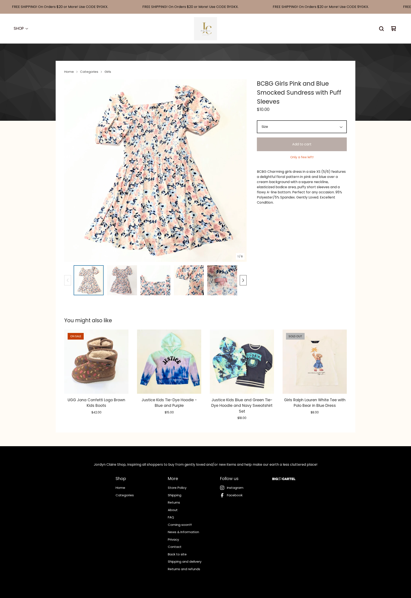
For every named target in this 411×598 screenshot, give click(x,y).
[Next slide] (240, 171)
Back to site (177, 554)
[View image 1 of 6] (89, 280)
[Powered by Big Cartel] (283, 479)
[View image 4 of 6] (189, 280)
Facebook (235, 495)
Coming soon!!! (180, 524)
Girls (107, 71)
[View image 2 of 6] (122, 280)
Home (69, 71)
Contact (175, 546)
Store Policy (177, 487)
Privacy (173, 539)
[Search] (381, 29)
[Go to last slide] (70, 171)
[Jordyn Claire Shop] (205, 28)
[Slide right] (243, 280)
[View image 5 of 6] (222, 280)
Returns (174, 502)
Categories (89, 71)
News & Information (183, 532)
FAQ (171, 517)
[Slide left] (67, 280)
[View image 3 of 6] (155, 280)
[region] (205, 7)
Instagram (235, 487)
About (173, 510)
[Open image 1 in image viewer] (155, 170)
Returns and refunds (184, 569)
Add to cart (301, 144)
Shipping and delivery (184, 561)
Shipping (174, 495)
